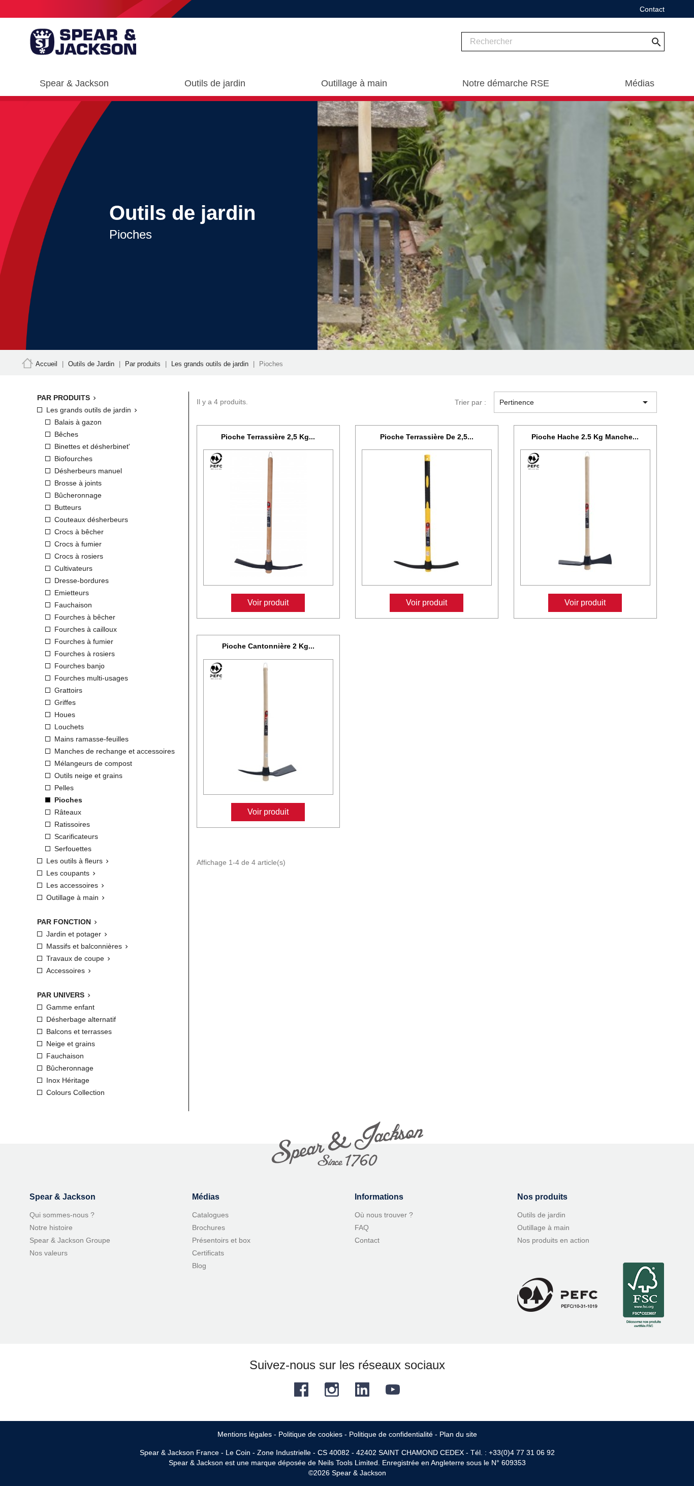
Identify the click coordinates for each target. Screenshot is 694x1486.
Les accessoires (72, 885)
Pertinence (575, 402)
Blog (199, 1266)
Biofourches (73, 459)
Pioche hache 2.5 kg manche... (585, 437)
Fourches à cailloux (85, 629)
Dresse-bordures (81, 580)
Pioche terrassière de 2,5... (427, 437)
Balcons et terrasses (79, 1031)
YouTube (393, 1389)
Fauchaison (73, 605)
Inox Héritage (67, 1080)
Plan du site (458, 1434)
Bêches (66, 434)
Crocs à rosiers (78, 556)
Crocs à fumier (78, 544)
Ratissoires (72, 824)
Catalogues (210, 1215)
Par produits (63, 398)
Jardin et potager (73, 934)
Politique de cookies (310, 1434)
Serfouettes (72, 849)
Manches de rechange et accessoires (114, 751)
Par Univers (60, 995)
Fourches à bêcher (84, 617)
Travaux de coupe (75, 958)
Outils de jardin (541, 1215)
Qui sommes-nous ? (61, 1215)
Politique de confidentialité (391, 1434)
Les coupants (67, 873)
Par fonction (64, 922)
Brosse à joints (78, 483)
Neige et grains (70, 1044)
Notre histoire (51, 1227)
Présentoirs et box (221, 1240)
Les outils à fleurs (74, 861)
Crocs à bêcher (79, 532)
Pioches (68, 800)
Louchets (69, 727)
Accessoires (65, 970)
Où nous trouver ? (384, 1215)
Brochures (208, 1227)
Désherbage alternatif (81, 1019)
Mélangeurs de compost (93, 763)
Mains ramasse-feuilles (91, 739)
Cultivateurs (73, 568)
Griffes (65, 702)
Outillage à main (72, 897)
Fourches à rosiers (84, 654)
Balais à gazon (78, 422)
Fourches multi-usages (91, 678)
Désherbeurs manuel (88, 471)
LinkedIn (362, 1389)
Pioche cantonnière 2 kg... (268, 646)
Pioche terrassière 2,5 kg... (268, 437)
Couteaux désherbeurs (91, 519)
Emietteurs (71, 593)
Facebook (301, 1389)
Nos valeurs (48, 1253)
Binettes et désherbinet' (92, 446)
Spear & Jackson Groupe (69, 1240)
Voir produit (268, 602)
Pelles (64, 788)
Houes (64, 714)
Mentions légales (244, 1434)
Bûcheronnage (78, 495)
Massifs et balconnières (84, 946)
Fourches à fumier (83, 641)
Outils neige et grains (88, 775)
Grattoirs (68, 690)
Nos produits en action (553, 1240)
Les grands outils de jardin (88, 410)
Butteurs (67, 507)
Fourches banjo (79, 666)
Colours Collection (75, 1092)
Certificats (208, 1253)
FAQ (362, 1227)
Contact (652, 9)
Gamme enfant (70, 1007)
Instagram (332, 1389)
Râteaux (67, 812)
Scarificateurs (76, 836)
